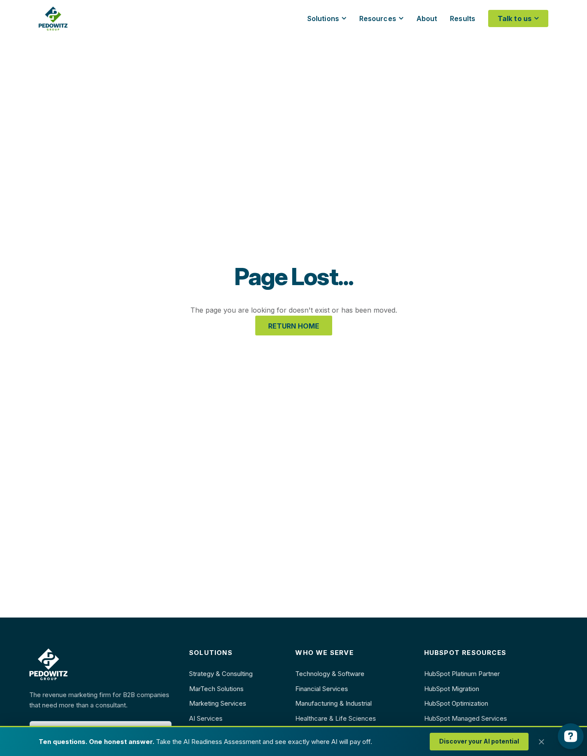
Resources (377, 18)
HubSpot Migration (451, 689)
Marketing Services (217, 703)
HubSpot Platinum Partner (462, 674)
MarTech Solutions (216, 689)
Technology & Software (329, 674)
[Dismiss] (541, 742)
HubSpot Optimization (456, 703)
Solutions (323, 18)
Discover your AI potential (479, 741)
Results (462, 18)
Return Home (293, 326)
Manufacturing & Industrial (333, 703)
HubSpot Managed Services (465, 718)
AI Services (206, 718)
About (426, 18)
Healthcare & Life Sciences (335, 718)
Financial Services (321, 689)
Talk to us (515, 18)
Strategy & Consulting (221, 674)
